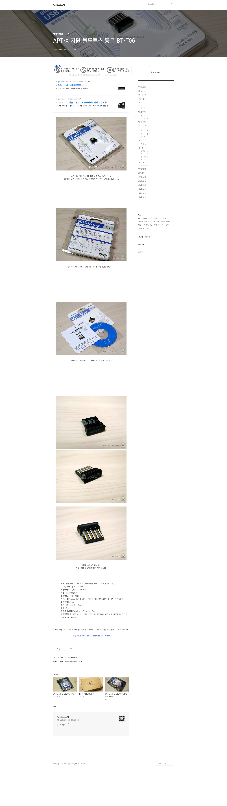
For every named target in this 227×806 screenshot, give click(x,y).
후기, (140, 218)
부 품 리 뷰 (144, 162)
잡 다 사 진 (142, 189)
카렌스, (157, 218)
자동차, (140, 221)
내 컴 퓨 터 (142, 122)
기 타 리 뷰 (142, 185)
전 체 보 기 (142, 87)
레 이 (144, 154)
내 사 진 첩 (142, 112)
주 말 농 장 (142, 177)
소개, (155, 225)
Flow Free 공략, (163, 225)
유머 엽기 (142, 99)
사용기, (168, 221)
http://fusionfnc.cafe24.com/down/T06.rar (91, 635)
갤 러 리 (144, 115)
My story (141, 91)
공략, (148, 228)
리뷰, (154, 221)
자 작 (144, 131)
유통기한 (162, 760)
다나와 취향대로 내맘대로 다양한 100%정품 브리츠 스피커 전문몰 (82, 105)
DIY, (158, 221)
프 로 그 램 (144, 134)
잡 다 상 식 (142, 197)
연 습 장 (142, 95)
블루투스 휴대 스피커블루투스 (69, 85)
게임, (151, 225)
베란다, (140, 225)
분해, (162, 218)
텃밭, (145, 221)
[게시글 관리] (63, 649)
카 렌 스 (144, 159)
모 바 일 (142, 140)
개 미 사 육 (142, 181)
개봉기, (146, 225)
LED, (166, 218)
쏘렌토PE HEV (145, 151)
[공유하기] (60, 649)
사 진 (144, 105)
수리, (150, 221)
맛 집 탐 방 (142, 169)
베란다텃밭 (142, 173)
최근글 (140, 236)
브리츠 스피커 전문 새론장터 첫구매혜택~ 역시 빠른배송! (81, 102)
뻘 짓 (144, 128)
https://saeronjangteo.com (67, 99)
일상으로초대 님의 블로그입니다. (68, 720)
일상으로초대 (59, 5)
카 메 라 (144, 118)
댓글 (54, 706)
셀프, (152, 218)
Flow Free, (146, 218)
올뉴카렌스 (144, 157)
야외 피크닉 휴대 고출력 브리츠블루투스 (72, 88)
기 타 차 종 (144, 165)
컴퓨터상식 (142, 193)
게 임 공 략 (144, 144)
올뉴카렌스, (142, 228)
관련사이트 (162, 764)
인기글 (147, 236)
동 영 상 (144, 108)
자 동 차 (142, 148)
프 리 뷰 (144, 137)
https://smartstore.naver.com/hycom (71, 82)
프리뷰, (162, 221)
